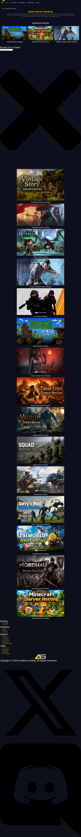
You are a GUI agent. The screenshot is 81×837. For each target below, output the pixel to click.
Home (3, 8)
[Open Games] (9, 2)
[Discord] (40, 835)
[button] (2, 35)
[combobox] (6, 50)
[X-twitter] (40, 742)
